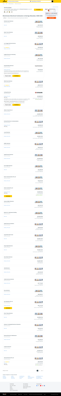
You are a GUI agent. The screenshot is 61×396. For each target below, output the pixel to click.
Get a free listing (25, 385)
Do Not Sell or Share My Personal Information (35, 394)
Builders (29, 376)
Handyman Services (39, 378)
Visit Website (16, 104)
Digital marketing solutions (27, 386)
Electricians (4, 377)
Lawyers (12, 376)
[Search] (52, 1)
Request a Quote (8, 104)
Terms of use (25, 394)
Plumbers (4, 376)
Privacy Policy (20, 394)
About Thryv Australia (13, 394)
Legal (44, 394)
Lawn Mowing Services (39, 376)
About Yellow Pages (13, 385)
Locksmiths (4, 378)
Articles (11, 386)
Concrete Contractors (31, 377)
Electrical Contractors (7, 22)
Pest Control (13, 378)
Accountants (21, 377)
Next (42, 370)
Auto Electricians (22, 376)
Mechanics (12, 377)
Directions (5, 48)
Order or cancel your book (14, 390)
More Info (5, 36)
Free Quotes (38, 9)
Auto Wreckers (30, 378)
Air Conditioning (38, 377)
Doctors (21, 378)
